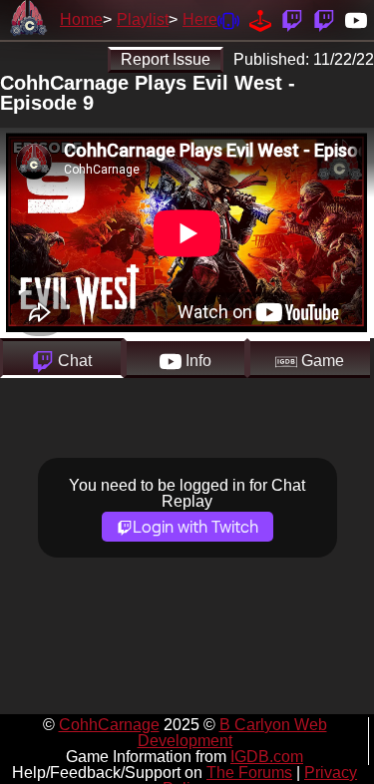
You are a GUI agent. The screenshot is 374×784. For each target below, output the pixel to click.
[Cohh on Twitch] (324, 19)
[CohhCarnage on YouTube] (356, 19)
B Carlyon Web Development (232, 732)
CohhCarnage (109, 724)
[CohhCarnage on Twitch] (292, 19)
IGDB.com (266, 756)
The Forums (249, 772)
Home (81, 19)
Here (200, 19)
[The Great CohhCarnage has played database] (260, 19)
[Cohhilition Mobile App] (228, 19)
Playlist (143, 19)
